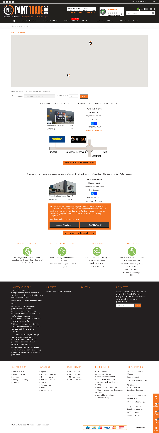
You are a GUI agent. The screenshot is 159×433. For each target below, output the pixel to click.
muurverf (24, 314)
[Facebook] (4, 2)
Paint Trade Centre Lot (136, 396)
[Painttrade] (25, 11)
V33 (20, 329)
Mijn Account (74, 372)
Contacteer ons (75, 380)
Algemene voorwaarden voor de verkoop (109, 391)
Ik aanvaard (95, 224)
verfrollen (15, 321)
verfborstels (36, 318)
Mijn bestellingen (76, 374)
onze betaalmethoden (106, 377)
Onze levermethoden (106, 379)
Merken (86, 21)
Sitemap (16, 382)
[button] (90, 43)
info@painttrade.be (94, 201)
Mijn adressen (74, 377)
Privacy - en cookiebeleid (107, 387)
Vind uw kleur (50, 21)
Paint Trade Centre (19, 290)
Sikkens (26, 329)
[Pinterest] (10, 2)
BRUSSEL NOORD (132, 261)
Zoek (84, 96)
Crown (32, 329)
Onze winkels (18, 372)
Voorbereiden (46, 385)
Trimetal (14, 329)
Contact (123, 21)
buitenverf (15, 314)
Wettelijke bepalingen (106, 395)
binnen (30, 311)
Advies (16, 377)
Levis (38, 327)
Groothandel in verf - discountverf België (104, 373)
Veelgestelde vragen (21, 380)
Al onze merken (47, 390)
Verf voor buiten (47, 382)
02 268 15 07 (89, 12)
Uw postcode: (17, 96)
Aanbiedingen (71, 20)
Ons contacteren (20, 374)
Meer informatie (56, 219)
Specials (44, 372)
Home (14, 26)
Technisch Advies (105, 21)
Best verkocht (47, 377)
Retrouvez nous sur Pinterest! (58, 292)
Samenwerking (103, 398)
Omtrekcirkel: (62, 96)
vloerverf (28, 316)
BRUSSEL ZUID (131, 269)
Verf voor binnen (48, 380)
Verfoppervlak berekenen (107, 382)
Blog (135, 21)
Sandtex (14, 331)
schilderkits (24, 321)
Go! (138, 305)
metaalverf (19, 316)
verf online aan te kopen (21, 298)
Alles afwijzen (64, 224)
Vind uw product (28, 21)
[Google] (13, 2)
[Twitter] (7, 2)
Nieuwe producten (48, 374)
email (92, 263)
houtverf (32, 314)
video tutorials (22, 347)
